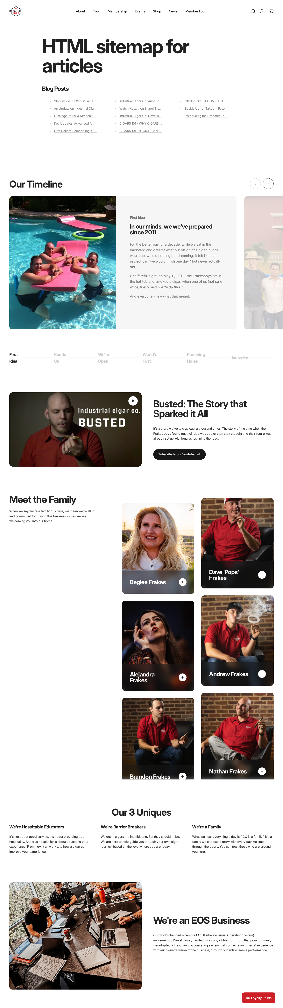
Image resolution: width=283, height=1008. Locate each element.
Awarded (239, 359)
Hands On (60, 358)
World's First (150, 358)
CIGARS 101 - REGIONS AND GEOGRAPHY (149, 131)
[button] (133, 401)
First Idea (15, 358)
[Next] (268, 183)
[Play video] (75, 429)
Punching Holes (196, 358)
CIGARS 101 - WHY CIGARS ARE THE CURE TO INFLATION (161, 123)
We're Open (104, 358)
